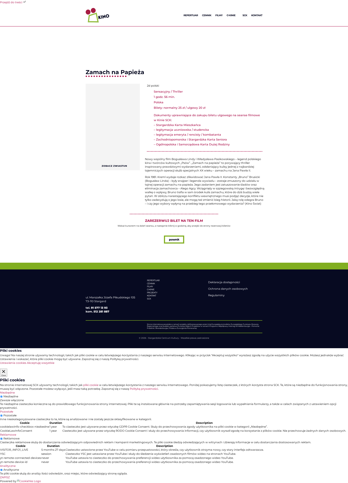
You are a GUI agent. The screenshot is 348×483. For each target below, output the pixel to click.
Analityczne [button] (8, 466)
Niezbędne (10, 396)
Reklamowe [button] (8, 434)
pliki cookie (90, 385)
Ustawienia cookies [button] (13, 362)
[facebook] (209, 302)
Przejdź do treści (11, 2)
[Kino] (97, 9)
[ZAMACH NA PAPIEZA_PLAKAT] (113, 85)
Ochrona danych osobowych (228, 288)
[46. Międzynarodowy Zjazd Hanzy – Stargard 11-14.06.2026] (165, 304)
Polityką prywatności (144, 388)
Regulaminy (216, 295)
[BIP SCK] (213, 306)
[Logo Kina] (98, 279)
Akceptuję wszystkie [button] (40, 362)
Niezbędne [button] (7, 392)
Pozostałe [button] (6, 411)
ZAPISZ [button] (5, 477)
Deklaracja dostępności (224, 282)
